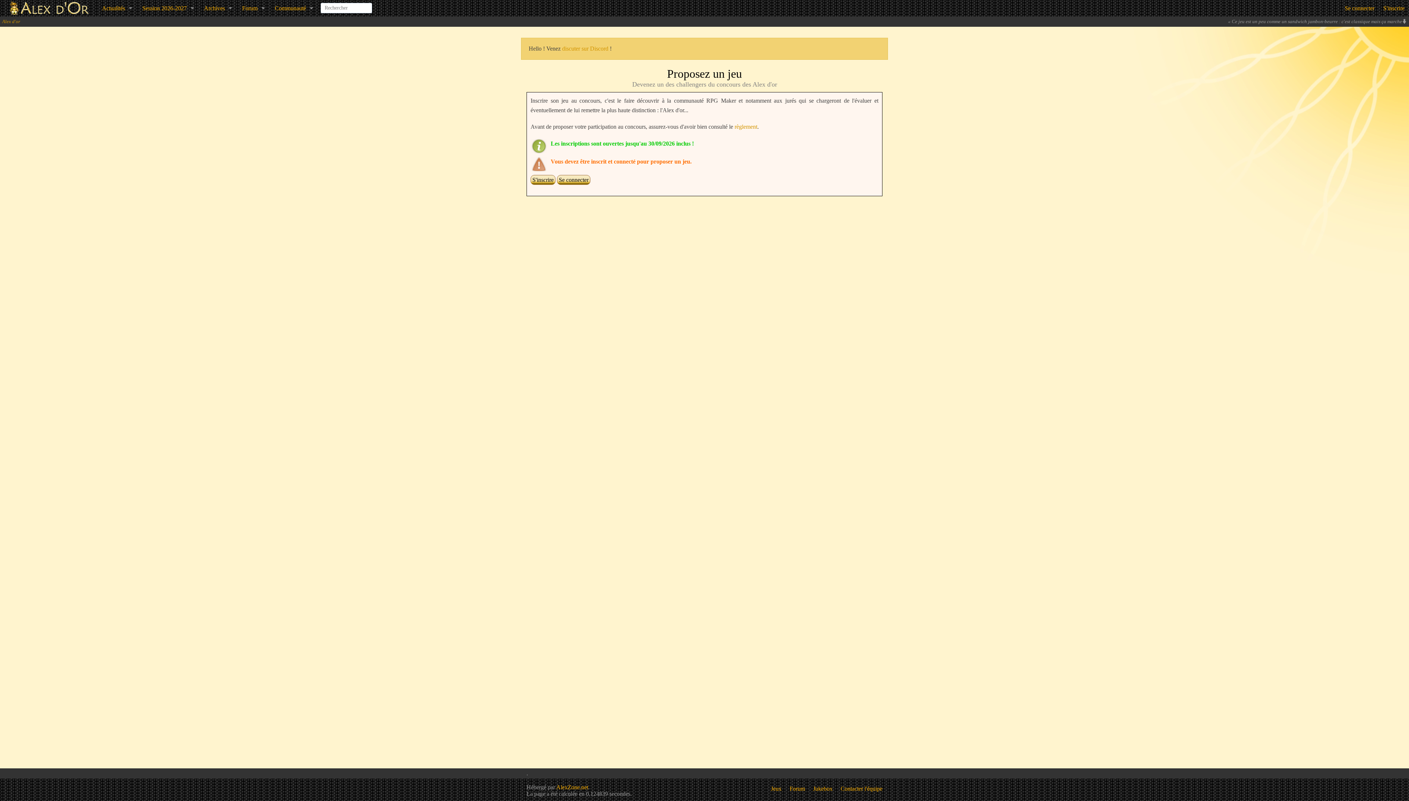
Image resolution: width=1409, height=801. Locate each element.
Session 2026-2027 (164, 8)
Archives (214, 8)
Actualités (113, 8)
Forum (250, 8)
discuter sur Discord (585, 48)
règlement (746, 127)
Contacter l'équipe (861, 789)
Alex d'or (11, 21)
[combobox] (346, 5)
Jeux (776, 789)
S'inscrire (1394, 8)
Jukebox (823, 789)
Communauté (290, 8)
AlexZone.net (572, 787)
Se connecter (1360, 8)
